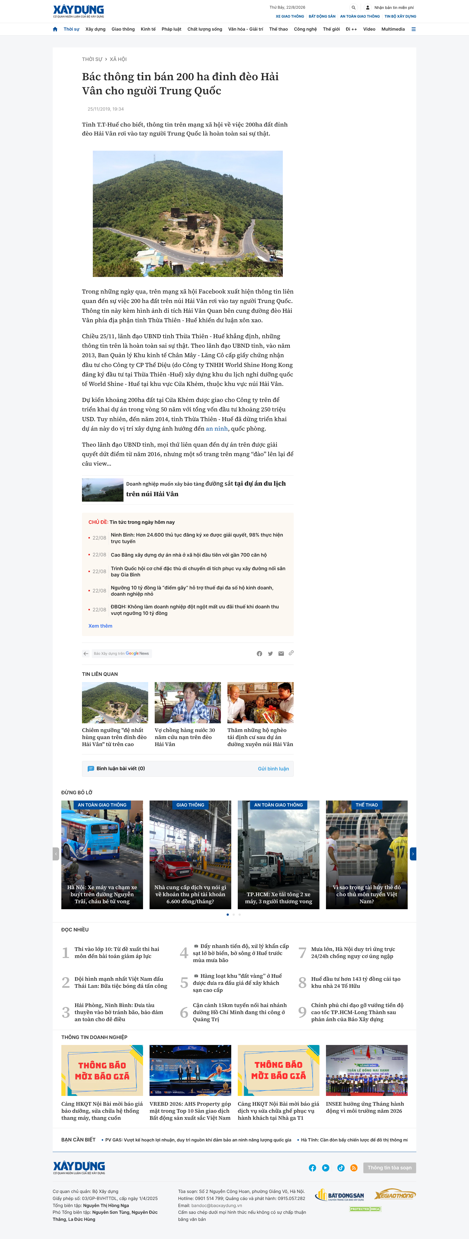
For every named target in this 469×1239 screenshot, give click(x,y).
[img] (188, 214)
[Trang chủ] (55, 29)
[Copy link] (291, 653)
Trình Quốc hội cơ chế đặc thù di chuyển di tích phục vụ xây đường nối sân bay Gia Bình (198, 572)
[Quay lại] (86, 653)
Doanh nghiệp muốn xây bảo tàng (165, 483)
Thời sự (71, 29)
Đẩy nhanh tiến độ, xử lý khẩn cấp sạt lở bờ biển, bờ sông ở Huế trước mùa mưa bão (241, 953)
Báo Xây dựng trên (109, 653)
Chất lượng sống (205, 29)
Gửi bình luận (273, 769)
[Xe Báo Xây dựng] (395, 1193)
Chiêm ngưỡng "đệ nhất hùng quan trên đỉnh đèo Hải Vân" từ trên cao (114, 737)
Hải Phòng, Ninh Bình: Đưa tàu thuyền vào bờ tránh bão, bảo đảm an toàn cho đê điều (119, 1012)
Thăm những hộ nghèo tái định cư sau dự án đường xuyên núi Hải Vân (260, 737)
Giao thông (123, 29)
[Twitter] (270, 653)
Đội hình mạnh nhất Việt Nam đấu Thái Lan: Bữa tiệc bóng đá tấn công (121, 982)
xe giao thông (290, 16)
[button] (228, 915)
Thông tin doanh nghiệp (94, 1037)
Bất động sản (322, 16)
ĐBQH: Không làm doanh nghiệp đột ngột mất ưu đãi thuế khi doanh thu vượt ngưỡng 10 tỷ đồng (195, 610)
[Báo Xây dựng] (78, 11)
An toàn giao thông (360, 16)
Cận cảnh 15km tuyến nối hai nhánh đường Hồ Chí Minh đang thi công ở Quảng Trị (240, 1012)
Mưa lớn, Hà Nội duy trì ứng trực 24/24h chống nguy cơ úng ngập (353, 953)
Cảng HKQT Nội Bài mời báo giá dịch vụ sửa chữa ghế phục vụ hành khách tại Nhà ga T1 (278, 1110)
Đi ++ (351, 29)
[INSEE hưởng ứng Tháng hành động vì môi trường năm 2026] (367, 1070)
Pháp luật (171, 29)
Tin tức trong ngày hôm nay (142, 522)
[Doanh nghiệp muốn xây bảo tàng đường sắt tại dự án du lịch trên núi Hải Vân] (102, 490)
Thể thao (278, 29)
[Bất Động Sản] (340, 1195)
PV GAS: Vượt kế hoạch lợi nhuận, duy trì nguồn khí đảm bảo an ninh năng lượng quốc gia (198, 1140)
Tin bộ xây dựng (400, 16)
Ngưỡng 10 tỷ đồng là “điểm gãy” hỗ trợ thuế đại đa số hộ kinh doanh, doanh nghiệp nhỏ (192, 591)
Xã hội (118, 59)
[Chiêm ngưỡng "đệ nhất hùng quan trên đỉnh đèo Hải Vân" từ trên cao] (115, 703)
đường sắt (219, 483)
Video (369, 29)
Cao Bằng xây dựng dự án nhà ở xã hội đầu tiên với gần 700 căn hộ (189, 555)
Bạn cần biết (78, 1140)
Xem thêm (100, 626)
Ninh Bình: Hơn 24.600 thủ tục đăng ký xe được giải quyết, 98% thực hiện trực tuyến (197, 538)
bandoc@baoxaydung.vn (216, 1205)
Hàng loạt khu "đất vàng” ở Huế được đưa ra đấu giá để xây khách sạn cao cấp (237, 982)
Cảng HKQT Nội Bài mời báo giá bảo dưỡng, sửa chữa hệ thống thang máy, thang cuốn (102, 1110)
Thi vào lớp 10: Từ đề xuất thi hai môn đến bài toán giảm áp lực (117, 953)
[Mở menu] (413, 29)
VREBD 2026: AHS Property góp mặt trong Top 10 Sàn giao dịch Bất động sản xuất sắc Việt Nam (190, 1110)
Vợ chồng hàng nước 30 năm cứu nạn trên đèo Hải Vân (185, 737)
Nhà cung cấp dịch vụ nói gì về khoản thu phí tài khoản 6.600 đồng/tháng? (190, 894)
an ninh (217, 429)
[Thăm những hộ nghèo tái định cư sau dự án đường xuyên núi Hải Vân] (260, 703)
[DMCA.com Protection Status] (365, 1209)
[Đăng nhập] (368, 8)
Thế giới (331, 29)
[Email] (281, 653)
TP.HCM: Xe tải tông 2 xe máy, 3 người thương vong (278, 898)
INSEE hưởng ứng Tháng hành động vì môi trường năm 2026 (365, 1107)
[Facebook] (259, 653)
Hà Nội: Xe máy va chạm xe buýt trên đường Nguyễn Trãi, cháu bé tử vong (102, 894)
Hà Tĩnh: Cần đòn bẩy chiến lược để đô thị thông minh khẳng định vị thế (376, 1140)
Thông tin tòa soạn (390, 1168)
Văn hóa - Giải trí (245, 29)
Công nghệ (305, 29)
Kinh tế (148, 29)
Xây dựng (95, 29)
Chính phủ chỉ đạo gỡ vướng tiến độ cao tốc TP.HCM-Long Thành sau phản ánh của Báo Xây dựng (357, 1012)
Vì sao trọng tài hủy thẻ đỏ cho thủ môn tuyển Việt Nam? (367, 894)
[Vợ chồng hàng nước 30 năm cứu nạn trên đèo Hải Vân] (188, 703)
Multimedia (393, 29)
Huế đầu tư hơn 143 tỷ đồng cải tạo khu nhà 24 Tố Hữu (356, 982)
